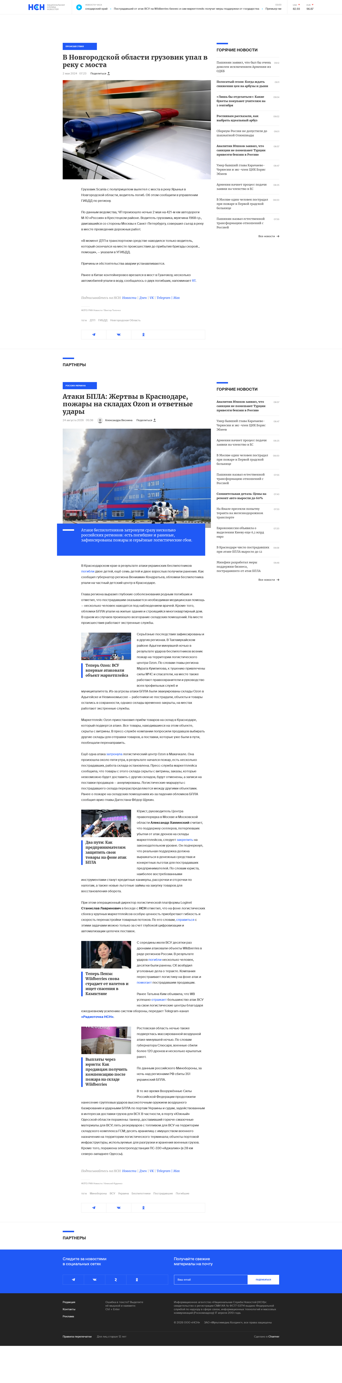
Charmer (273, 1336)
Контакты (69, 1309)
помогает (144, 982)
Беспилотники (141, 1193)
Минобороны (98, 1193)
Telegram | (165, 298)
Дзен (143, 298)
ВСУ (112, 1193)
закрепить (185, 840)
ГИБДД (102, 320)
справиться (185, 920)
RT (194, 281)
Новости (129, 298)
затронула (114, 754)
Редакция (69, 1302)
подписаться (263, 1279)
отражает (159, 1000)
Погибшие (182, 1193)
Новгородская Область (125, 320)
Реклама (68, 1316)
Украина (123, 1193)
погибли (87, 571)
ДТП (92, 320)
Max (176, 298)
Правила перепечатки (77, 1336)
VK (152, 298)
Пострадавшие (163, 1193)
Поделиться (98, 73)
